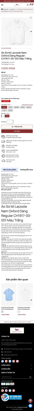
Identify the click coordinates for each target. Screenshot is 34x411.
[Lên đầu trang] (30, 396)
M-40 (22, 107)
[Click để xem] (17, 31)
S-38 (10, 107)
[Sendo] (13, 390)
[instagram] (17, 361)
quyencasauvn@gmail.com (11, 355)
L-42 (4, 110)
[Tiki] (10, 390)
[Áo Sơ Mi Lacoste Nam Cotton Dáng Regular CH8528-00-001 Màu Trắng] (25, 294)
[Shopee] (2, 390)
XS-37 (4, 107)
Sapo (21, 409)
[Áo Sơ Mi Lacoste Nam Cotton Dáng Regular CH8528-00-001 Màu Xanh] (8, 294)
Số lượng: (3, 122)
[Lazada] (6, 390)
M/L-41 (29, 107)
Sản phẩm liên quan (17, 279)
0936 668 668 (7, 352)
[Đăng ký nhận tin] (30, 377)
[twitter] (10, 361)
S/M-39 (16, 107)
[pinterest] (13, 361)
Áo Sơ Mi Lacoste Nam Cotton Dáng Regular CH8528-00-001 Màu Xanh (8, 308)
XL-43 (10, 110)
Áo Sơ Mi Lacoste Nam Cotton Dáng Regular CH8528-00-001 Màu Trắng (25, 308)
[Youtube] (6, 361)
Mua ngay (17, 131)
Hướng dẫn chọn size (27, 104)
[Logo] (17, 4)
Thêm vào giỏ (18, 126)
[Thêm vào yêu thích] (31, 18)
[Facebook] (2, 361)
